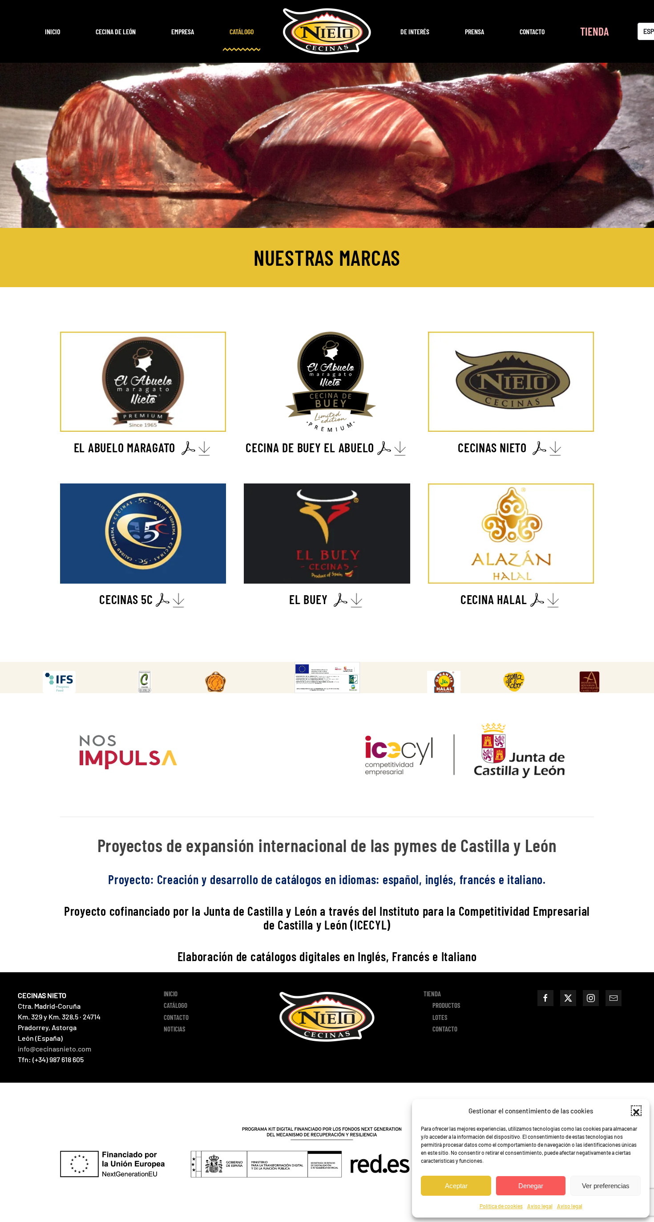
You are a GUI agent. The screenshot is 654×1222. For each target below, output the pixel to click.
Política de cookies (501, 1206)
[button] (636, 1110)
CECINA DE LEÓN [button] (116, 31)
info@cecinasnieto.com (54, 1048)
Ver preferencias (606, 1186)
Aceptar (456, 1186)
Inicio (52, 31)
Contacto (532, 31)
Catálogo (242, 31)
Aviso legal (540, 1206)
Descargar (68, 682)
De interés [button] (414, 31)
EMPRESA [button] (182, 31)
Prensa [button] (474, 31)
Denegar (530, 1186)
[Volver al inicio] (327, 31)
